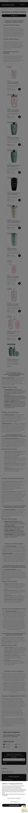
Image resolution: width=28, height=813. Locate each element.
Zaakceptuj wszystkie (14, 805)
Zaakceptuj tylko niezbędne (14, 798)
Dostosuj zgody (14, 801)
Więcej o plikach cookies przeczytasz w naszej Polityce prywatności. (13, 794)
